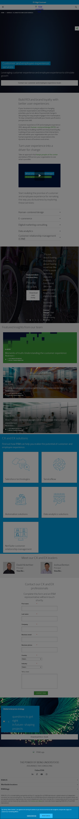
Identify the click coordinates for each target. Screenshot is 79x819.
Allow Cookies (46, 816)
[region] (39, 813)
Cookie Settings (31, 816)
